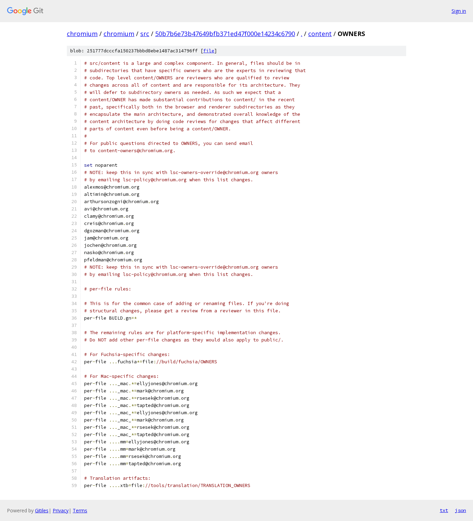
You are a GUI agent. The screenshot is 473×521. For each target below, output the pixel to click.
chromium (82, 33)
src (144, 33)
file (208, 51)
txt (444, 510)
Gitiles (41, 510)
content (320, 33)
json (460, 510)
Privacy (61, 510)
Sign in (459, 11)
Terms (80, 510)
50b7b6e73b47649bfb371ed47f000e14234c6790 (225, 33)
